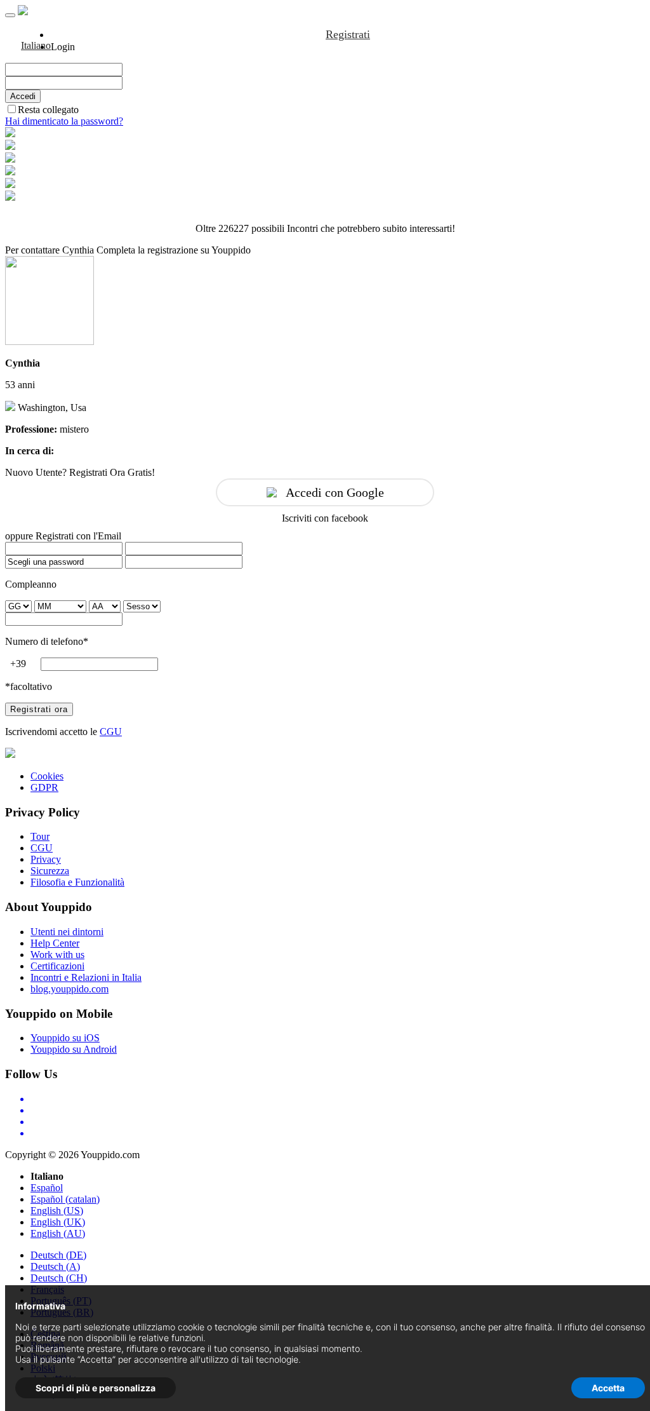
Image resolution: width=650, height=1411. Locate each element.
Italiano (36, 45)
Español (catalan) (65, 1199)
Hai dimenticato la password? (64, 121)
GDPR (44, 787)
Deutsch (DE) (58, 1255)
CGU (111, 731)
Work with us (57, 954)
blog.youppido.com (69, 988)
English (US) (56, 1210)
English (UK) (57, 1222)
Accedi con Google (335, 492)
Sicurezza (49, 870)
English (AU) (57, 1233)
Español (46, 1187)
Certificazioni (57, 966)
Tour (40, 836)
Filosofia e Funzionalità (77, 882)
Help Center (54, 943)
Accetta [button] (608, 1387)
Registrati (348, 34)
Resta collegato (48, 109)
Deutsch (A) (55, 1266)
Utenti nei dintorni (66, 931)
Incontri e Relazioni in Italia (86, 977)
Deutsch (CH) (58, 1278)
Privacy (45, 859)
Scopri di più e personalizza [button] (96, 1387)
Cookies (46, 776)
